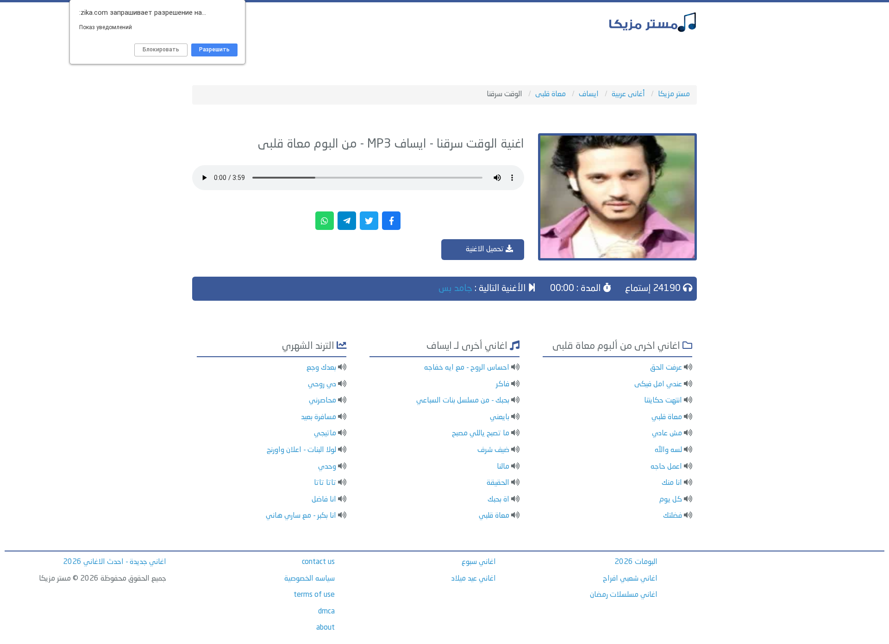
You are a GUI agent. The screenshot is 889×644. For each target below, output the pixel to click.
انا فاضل (324, 499)
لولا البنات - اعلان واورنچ (301, 450)
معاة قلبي (666, 417)
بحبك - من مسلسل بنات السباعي (462, 400)
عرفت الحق (666, 368)
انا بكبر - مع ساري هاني (301, 516)
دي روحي (322, 384)
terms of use (314, 595)
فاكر (502, 384)
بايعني (499, 417)
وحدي (327, 467)
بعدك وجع (321, 368)
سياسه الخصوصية (309, 578)
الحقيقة (498, 483)
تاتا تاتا (325, 483)
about (325, 628)
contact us (318, 562)
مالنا (503, 467)
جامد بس (455, 288)
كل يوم (670, 499)
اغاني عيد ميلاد (473, 578)
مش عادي (667, 433)
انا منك (672, 483)
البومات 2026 (635, 562)
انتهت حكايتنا (663, 400)
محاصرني (322, 400)
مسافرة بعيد (318, 417)
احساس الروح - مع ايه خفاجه (466, 368)
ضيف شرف (493, 450)
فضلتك (672, 516)
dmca (326, 611)
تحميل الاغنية (486, 249)
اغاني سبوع (479, 562)
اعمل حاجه (666, 467)
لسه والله (668, 450)
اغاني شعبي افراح (630, 578)
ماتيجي (325, 433)
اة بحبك (498, 499)
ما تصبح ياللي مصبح (480, 433)
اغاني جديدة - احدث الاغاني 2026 (114, 562)
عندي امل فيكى (658, 384)
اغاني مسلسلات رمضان (623, 595)
